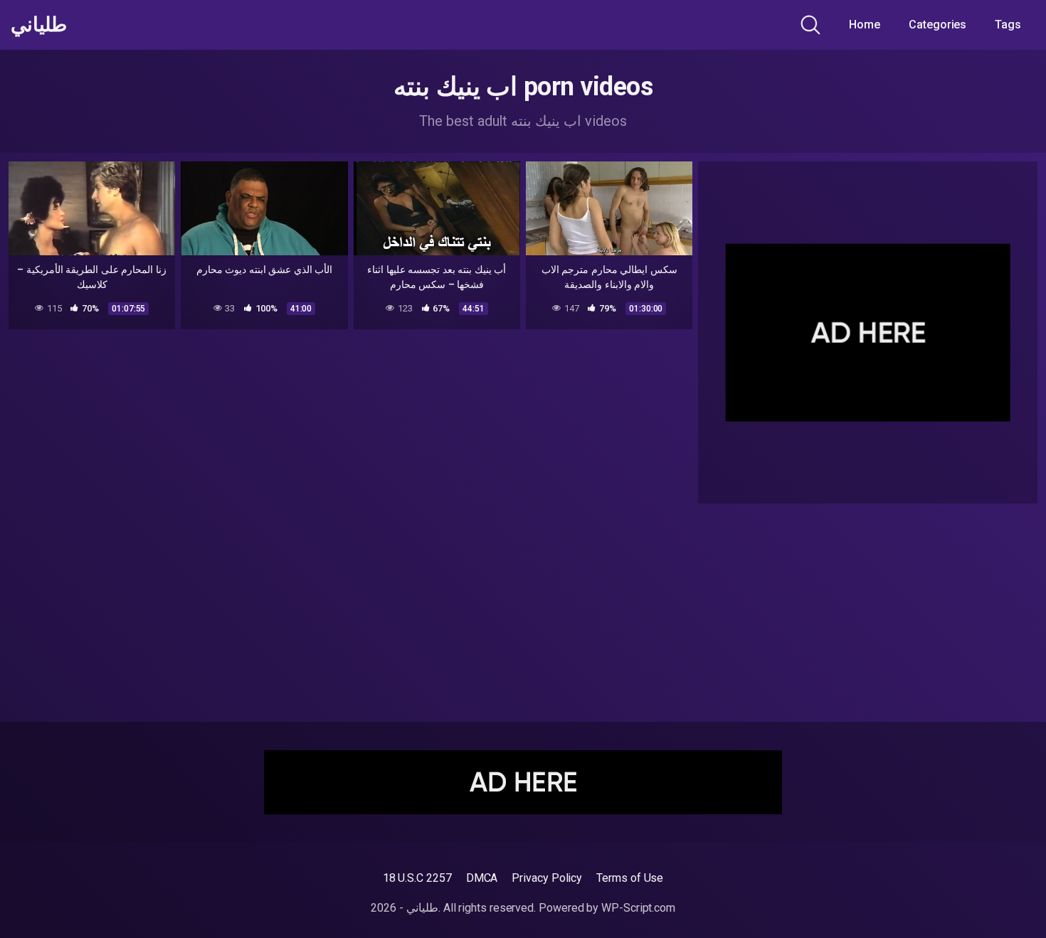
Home (864, 24)
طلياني (39, 24)
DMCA (482, 878)
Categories (937, 24)
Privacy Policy (547, 878)
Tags (1008, 24)
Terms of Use (629, 878)
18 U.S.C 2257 (417, 878)
